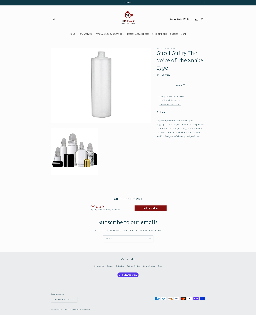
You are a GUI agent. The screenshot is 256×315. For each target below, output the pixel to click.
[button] (54, 19)
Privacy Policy (133, 266)
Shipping (120, 266)
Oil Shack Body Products (66, 309)
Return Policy (149, 266)
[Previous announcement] (52, 2)
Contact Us (99, 266)
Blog (160, 266)
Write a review (150, 208)
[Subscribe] (150, 238)
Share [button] (162, 112)
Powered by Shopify (82, 309)
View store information (170, 104)
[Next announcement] (204, 2)
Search (110, 266)
